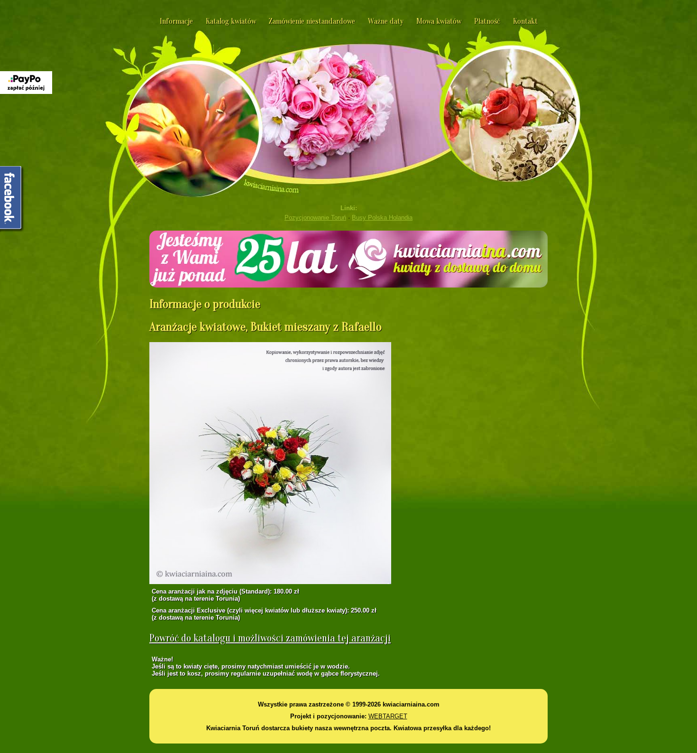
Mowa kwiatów (438, 21)
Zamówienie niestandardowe (312, 21)
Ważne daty (386, 21)
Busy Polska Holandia (382, 217)
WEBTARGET (387, 716)
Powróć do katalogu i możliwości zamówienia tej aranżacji (270, 638)
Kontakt (525, 21)
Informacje (176, 21)
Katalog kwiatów (231, 21)
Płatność (487, 21)
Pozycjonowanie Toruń (315, 217)
